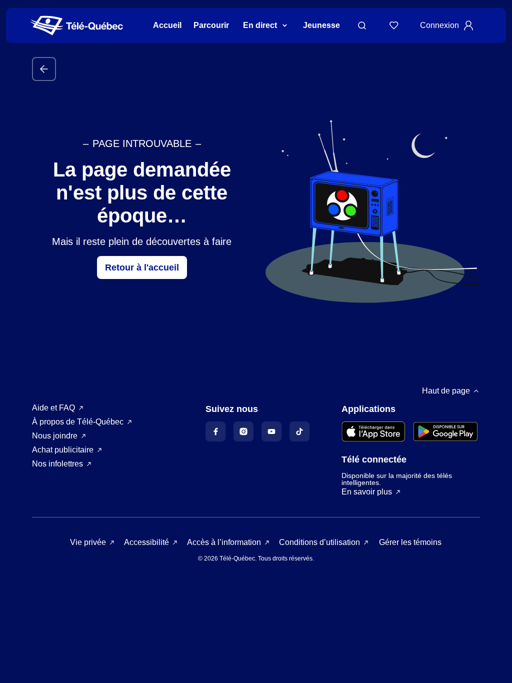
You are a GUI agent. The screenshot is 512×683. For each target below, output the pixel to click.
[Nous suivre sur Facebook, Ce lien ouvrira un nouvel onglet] (216, 432)
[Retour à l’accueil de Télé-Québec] (77, 26)
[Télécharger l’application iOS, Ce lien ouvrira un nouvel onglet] (374, 432)
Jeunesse (321, 25)
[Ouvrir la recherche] (362, 26)
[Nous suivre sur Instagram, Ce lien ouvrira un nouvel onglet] (244, 432)
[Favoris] (394, 26)
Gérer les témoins (410, 542)
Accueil (167, 25)
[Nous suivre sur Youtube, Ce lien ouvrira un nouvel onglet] (272, 432)
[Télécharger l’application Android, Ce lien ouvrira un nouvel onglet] (446, 432)
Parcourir (211, 25)
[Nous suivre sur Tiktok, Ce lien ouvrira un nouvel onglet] (300, 432)
